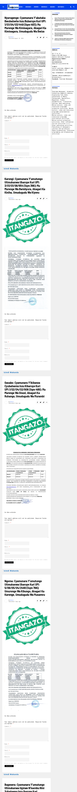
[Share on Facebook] (37, 37)
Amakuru (20, 6)
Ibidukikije (44, 6)
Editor (12, 37)
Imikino (23, 13)
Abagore (52, 6)
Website (7, 151)
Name (7, 138)
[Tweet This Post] (40, 37)
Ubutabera (61, 6)
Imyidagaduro (31, 13)
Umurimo (36, 6)
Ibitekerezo (41, 13)
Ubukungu (28, 6)
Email (7, 144)
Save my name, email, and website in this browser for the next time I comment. (27, 157)
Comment (8, 120)
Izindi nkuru (51, 13)
